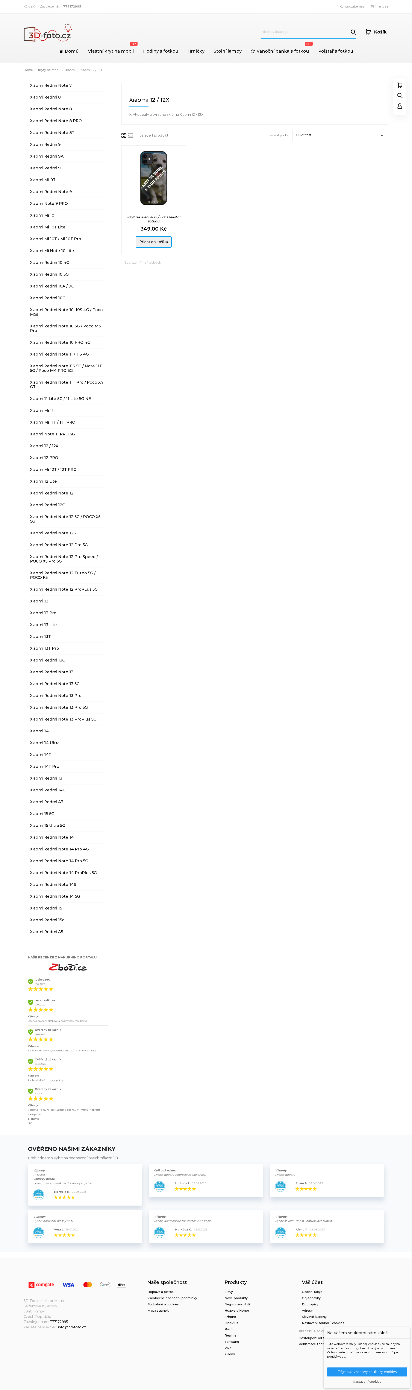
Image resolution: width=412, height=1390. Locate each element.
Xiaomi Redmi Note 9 (51, 191)
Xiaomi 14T (40, 754)
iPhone (230, 1317)
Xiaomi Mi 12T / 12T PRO (53, 469)
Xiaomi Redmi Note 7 (51, 85)
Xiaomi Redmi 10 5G (49, 274)
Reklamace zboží (312, 1344)
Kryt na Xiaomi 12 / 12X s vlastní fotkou (153, 219)
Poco (229, 1329)
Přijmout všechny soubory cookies (367, 1372)
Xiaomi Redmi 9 (45, 144)
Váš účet (312, 1282)
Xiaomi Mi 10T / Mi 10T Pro (55, 239)
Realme (230, 1335)
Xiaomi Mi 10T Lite (47, 227)
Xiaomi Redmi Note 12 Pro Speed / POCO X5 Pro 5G (64, 559)
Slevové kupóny (314, 1317)
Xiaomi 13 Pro (43, 613)
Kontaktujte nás (351, 6)
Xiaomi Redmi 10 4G (49, 262)
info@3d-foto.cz (72, 1327)
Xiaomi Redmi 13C (47, 660)
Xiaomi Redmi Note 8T (52, 132)
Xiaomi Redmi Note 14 (52, 837)
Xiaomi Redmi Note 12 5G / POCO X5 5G (65, 519)
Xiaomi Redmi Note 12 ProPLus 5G (64, 589)
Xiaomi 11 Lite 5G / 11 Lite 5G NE (60, 398)
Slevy (229, 1292)
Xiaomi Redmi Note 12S (53, 533)
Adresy (307, 1310)
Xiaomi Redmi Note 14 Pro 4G (59, 849)
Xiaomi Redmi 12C (47, 505)
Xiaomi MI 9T (43, 180)
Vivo (228, 1348)
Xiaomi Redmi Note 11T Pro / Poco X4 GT (66, 384)
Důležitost (340, 135)
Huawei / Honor (237, 1310)
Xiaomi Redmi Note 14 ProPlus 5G (63, 872)
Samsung (232, 1342)
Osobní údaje (312, 1292)
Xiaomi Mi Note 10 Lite (52, 250)
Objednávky (311, 1298)
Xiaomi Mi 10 (42, 215)
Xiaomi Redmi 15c (47, 920)
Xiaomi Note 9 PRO (49, 203)
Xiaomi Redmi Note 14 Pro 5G (59, 861)
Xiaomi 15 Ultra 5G (47, 825)
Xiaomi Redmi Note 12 (51, 493)
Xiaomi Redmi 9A (47, 156)
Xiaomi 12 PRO (44, 457)
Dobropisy (310, 1304)
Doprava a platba (160, 1292)
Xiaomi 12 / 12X (44, 446)
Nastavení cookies (367, 1382)
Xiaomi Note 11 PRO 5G (52, 434)
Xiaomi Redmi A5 (46, 931)
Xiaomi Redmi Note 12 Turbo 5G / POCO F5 (62, 575)
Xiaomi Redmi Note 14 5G (55, 896)
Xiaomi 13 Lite (43, 624)
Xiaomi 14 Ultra (45, 743)
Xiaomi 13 (39, 601)
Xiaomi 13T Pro (44, 648)
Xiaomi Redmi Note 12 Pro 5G (59, 545)
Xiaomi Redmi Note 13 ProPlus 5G (63, 719)
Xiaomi (230, 1354)
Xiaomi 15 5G (42, 813)
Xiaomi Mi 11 (41, 410)
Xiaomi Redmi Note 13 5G (55, 683)
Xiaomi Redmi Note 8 (51, 109)
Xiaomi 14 (39, 731)
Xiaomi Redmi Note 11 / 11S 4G (59, 354)
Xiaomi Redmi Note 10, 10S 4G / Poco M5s (66, 312)
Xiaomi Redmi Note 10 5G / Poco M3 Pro (65, 328)
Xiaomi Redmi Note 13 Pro (56, 695)
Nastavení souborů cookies (323, 1323)
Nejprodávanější (237, 1304)
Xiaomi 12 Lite (43, 481)
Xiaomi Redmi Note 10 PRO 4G (60, 342)
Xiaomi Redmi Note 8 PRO (56, 121)
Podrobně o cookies (163, 1304)
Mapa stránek (158, 1310)
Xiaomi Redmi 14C (47, 790)
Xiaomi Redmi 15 (46, 908)
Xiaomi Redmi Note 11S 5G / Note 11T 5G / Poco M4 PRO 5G (66, 368)
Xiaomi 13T (40, 636)
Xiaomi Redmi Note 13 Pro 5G (59, 707)
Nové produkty (236, 1298)
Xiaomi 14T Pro (44, 766)
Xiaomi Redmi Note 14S (53, 884)
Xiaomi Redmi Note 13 (51, 672)
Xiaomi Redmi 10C (47, 298)
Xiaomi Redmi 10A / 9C (52, 286)
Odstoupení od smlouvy (317, 1338)
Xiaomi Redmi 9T (46, 168)
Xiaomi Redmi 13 (46, 778)
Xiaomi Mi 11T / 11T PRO (52, 422)
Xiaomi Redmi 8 (45, 97)
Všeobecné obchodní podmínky (172, 1298)
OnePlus (231, 1323)
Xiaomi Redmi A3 (46, 802)
